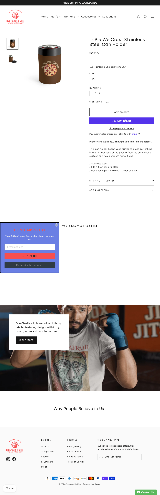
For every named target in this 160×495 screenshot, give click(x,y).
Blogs (44, 466)
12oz (94, 79)
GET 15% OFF (30, 256)
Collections (109, 16)
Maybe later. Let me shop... (29, 265)
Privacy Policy (74, 446)
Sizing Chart (47, 451)
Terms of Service (76, 461)
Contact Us (147, 492)
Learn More (26, 340)
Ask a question (99, 190)
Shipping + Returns (102, 180)
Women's (70, 16)
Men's (55, 16)
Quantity (95, 88)
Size (92, 74)
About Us (46, 446)
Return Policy (74, 451)
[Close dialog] (56, 224)
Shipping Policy (75, 456)
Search (45, 456)
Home (44, 16)
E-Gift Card (47, 461)
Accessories (89, 16)
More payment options (121, 128)
